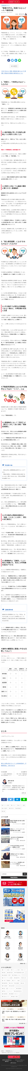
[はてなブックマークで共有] (16, 60)
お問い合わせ (13, 1062)
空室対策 (5, 993)
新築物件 (19, 808)
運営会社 (7, 1061)
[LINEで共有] (19, 60)
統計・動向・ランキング (8, 988)
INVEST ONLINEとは (6, 1060)
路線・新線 (15, 996)
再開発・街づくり (15, 993)
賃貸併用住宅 (19, 991)
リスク (14, 805)
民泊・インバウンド (7, 991)
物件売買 (11, 972)
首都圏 (17, 983)
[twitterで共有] (12, 60)
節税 (4, 972)
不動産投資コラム (9, 1050)
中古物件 (5, 808)
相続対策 (5, 983)
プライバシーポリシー (19, 1060)
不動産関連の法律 (20, 972)
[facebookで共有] (8, 60)
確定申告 (18, 977)
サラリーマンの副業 (7, 977)
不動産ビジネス (17, 975)
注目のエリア (6, 996)
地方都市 (13, 985)
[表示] (15, 66)
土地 (12, 983)
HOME (2, 1050)
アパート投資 (6, 805)
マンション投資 (16, 969)
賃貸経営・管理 (6, 975)
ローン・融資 (22, 805)
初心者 (11, 808)
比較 (4, 811)
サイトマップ (20, 1061)
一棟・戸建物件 (6, 980)
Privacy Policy (21, 1065)
